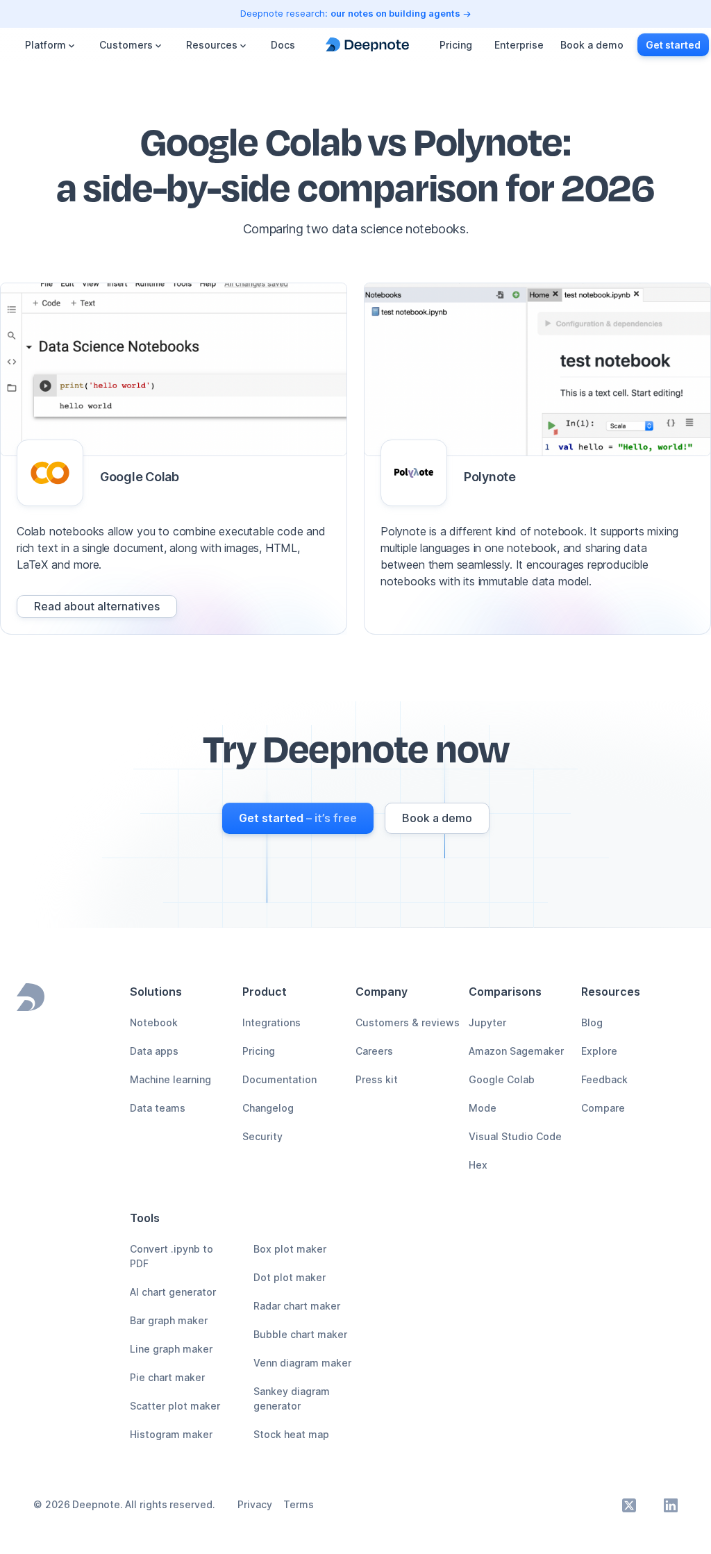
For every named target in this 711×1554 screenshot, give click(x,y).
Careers (374, 1051)
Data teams (157, 1108)
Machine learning (170, 1079)
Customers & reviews (408, 1022)
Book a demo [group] (592, 45)
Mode (482, 1108)
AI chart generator (173, 1292)
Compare (603, 1108)
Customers (126, 45)
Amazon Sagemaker (516, 1051)
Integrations (271, 1022)
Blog (592, 1022)
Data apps (154, 1051)
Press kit (377, 1079)
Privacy (254, 1504)
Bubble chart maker (300, 1334)
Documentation (279, 1079)
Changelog (268, 1108)
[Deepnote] (367, 44)
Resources (211, 45)
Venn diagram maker (302, 1363)
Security (262, 1136)
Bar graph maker (169, 1320)
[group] (97, 606)
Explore (599, 1051)
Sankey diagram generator (291, 1398)
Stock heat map (291, 1434)
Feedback (604, 1079)
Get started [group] (673, 45)
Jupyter (487, 1022)
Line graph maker (171, 1349)
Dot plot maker (289, 1277)
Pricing (456, 45)
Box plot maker (289, 1249)
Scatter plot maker (175, 1406)
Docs (283, 45)
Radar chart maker (296, 1306)
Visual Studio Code (515, 1136)
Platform (45, 45)
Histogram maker (171, 1434)
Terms (298, 1504)
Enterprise (519, 45)
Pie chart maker (167, 1377)
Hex (478, 1165)
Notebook (154, 1022)
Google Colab (502, 1079)
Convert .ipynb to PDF (171, 1256)
